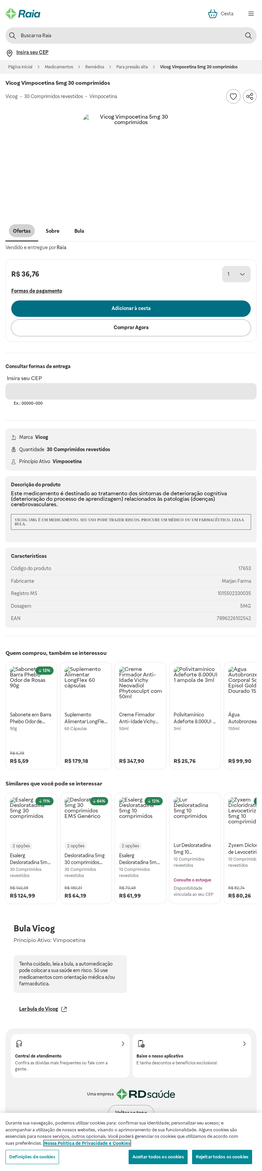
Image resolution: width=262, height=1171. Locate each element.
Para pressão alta (132, 67)
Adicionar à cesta (131, 308)
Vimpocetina (67, 461)
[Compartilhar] (250, 96)
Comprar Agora (131, 327)
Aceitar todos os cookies (158, 1156)
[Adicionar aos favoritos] (233, 96)
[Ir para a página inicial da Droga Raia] (22, 13)
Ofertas (22, 231)
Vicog (41, 437)
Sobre (52, 231)
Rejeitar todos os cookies (222, 1156)
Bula (79, 231)
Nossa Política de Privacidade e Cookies (87, 1143)
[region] (131, 1142)
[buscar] (248, 35)
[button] (131, 162)
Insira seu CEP (24, 378)
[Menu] (251, 13)
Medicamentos (59, 67)
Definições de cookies (32, 1156)
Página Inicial (20, 67)
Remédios (94, 67)
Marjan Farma (236, 581)
